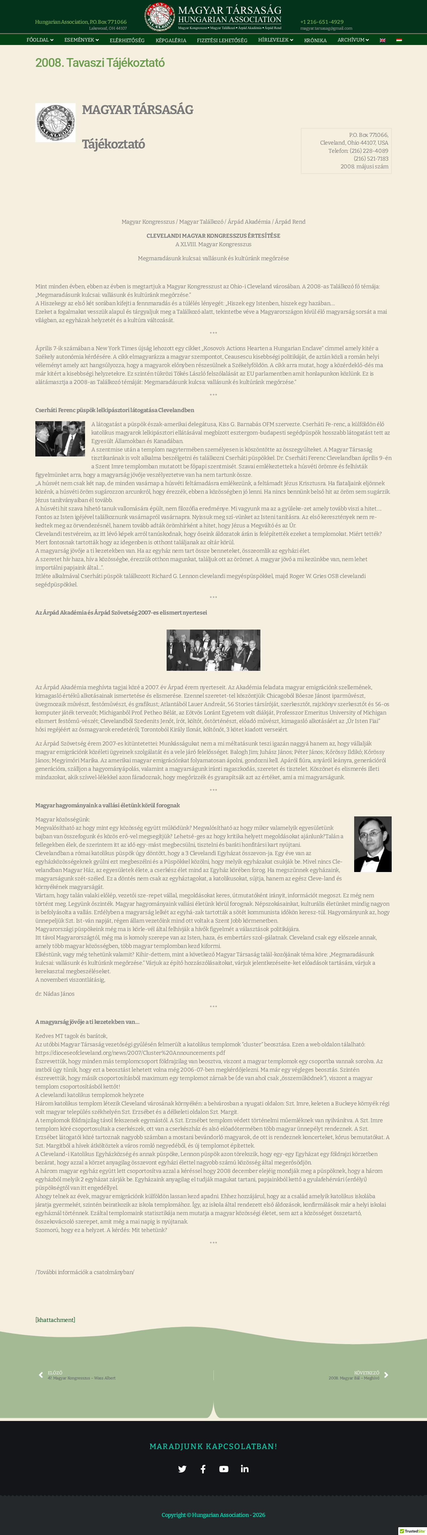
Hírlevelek (273, 40)
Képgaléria (171, 40)
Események (79, 40)
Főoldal (38, 40)
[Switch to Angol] (382, 40)
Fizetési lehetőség (222, 40)
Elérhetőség (127, 40)
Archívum (351, 40)
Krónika (315, 40)
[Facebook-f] (203, 1469)
